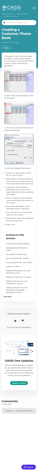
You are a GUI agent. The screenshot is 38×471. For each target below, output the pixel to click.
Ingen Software (8, 14)
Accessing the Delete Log (16, 254)
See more (8, 297)
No (23, 321)
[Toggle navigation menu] (34, 8)
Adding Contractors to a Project (18, 277)
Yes (15, 321)
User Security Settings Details (17, 244)
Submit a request (19, 383)
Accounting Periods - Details (17, 258)
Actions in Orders (13, 266)
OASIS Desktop (22, 14)
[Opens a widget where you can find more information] (28, 467)
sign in (13, 411)
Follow (6, 48)
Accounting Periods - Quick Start (19, 262)
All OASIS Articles (10, 16)
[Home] (11, 8)
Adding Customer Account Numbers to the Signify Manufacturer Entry (16, 290)
